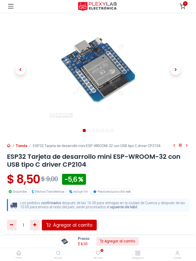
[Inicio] (18, 253)
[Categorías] (137, 253)
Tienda (21, 146)
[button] (20, 70)
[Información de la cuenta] (177, 253)
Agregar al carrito (119, 241)
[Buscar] (58, 253)
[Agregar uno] (35, 225)
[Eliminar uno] (12, 225)
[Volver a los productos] (180, 145)
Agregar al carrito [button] (72, 225)
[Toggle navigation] (11, 6)
